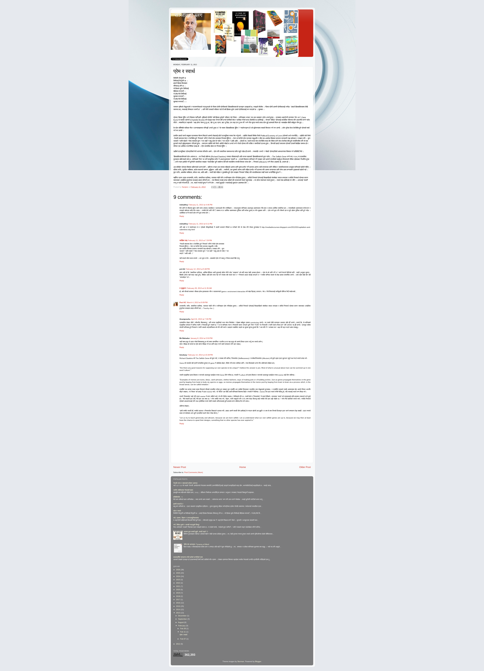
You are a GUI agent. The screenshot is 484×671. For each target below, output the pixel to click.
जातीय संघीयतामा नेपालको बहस (183, 490)
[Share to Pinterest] (222, 187)
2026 (178, 570)
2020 (178, 590)
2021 (178, 586)
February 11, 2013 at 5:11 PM (200, 224)
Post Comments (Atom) (193, 472)
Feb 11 (183, 632)
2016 (178, 603)
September (182, 619)
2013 (178, 613)
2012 (178, 644)
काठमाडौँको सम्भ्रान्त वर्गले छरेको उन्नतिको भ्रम (188, 557)
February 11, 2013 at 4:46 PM (200, 205)
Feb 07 (183, 639)
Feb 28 (183, 629)
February (182, 626)
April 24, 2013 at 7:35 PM (201, 319)
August (181, 622)
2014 (178, 609)
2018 (178, 596)
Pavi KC (182, 302)
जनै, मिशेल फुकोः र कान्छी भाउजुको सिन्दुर (186, 525)
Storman (240, 661)
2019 (178, 593)
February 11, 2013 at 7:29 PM (200, 240)
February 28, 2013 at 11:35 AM (199, 288)
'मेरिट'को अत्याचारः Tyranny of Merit (196, 544)
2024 (178, 576)
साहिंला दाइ (183, 240)
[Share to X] (217, 187)
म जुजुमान (182, 288)
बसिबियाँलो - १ (178, 497)
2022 (178, 583)
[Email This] (212, 187)
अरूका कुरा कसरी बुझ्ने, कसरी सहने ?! (196, 532)
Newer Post (179, 467)
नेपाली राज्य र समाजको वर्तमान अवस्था (185, 483)
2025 (178, 573)
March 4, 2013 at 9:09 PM (197, 302)
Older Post (305, 467)
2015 (178, 606)
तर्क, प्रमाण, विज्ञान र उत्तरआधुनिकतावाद (186, 518)
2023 (178, 580)
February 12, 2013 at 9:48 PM (198, 269)
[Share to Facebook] (219, 187)
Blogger (258, 661)
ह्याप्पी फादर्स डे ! (178, 504)
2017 (178, 600)
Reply (181, 216)
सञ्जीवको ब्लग (188, 15)
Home (242, 467)
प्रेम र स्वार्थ (177, 511)
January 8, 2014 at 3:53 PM (201, 338)
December (182, 616)
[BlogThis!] (215, 187)
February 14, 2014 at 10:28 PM (200, 355)
